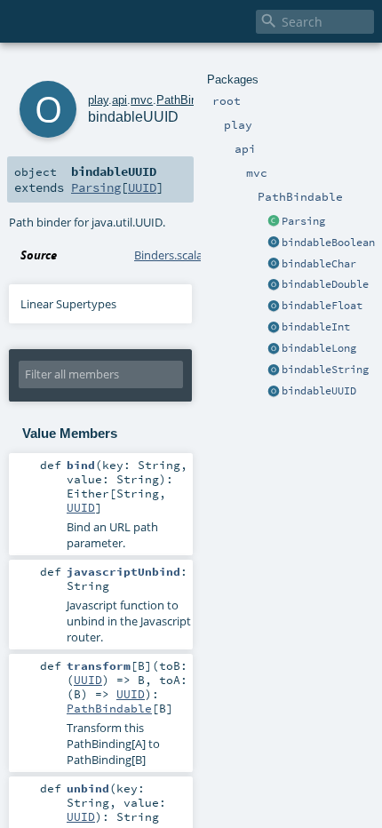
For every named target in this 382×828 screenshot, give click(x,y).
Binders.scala (168, 255)
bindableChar (319, 264)
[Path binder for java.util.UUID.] (274, 392)
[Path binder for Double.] (274, 285)
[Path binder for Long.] (274, 349)
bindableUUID (319, 391)
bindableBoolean (328, 242)
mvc (142, 100)
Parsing (303, 221)
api (119, 100)
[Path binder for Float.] (274, 306)
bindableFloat (322, 305)
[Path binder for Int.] (274, 328)
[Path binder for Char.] (274, 265)
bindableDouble (325, 284)
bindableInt (316, 327)
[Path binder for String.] (274, 370)
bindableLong (319, 348)
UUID (142, 187)
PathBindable (190, 100)
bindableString (325, 369)
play (98, 100)
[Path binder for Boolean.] (274, 243)
